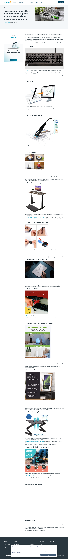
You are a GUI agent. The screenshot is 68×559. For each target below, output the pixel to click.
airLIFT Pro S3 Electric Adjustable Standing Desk (35, 217)
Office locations (7, 544)
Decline (52, 554)
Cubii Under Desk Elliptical (31, 475)
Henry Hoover (28, 315)
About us (5, 541)
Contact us (41, 544)
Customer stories (32, 544)
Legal (5, 547)
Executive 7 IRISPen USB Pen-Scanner (43, 147)
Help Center (42, 541)
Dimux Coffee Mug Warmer (31, 176)
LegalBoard (28, 70)
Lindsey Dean (7, 22)
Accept (44, 554)
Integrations (16, 541)
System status (42, 542)
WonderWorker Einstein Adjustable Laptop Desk (35, 441)
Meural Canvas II (29, 405)
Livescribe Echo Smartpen (31, 108)
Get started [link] (61, 2)
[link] (7, 2)
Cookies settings (36, 554)
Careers (5, 545)
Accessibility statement (60, 555)
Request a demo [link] (13, 59)
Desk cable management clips (30, 252)
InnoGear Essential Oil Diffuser (31, 363)
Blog (5, 7)
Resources (31, 542)
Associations (16, 544)
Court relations (16, 542)
